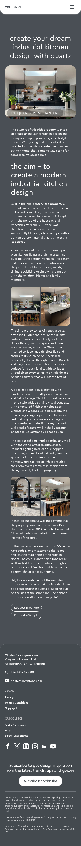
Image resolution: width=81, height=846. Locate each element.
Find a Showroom (15, 725)
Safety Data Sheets (16, 736)
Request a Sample (26, 615)
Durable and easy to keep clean (40, 362)
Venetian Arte (20, 225)
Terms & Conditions (16, 702)
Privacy (9, 697)
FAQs (8, 730)
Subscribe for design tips (40, 781)
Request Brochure (26, 607)
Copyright (11, 708)
